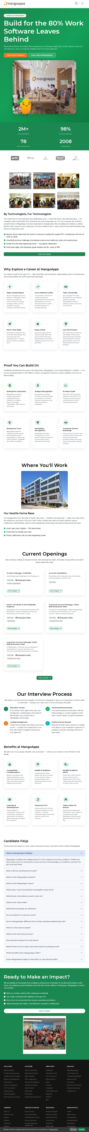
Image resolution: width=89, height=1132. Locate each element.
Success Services (30, 1120)
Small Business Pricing (32, 1117)
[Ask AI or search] (76, 3)
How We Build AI (72, 1120)
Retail (47, 1082)
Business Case (72, 1079)
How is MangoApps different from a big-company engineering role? (36, 921)
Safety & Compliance (10, 1085)
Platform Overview (31, 1070)
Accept (81, 1129)
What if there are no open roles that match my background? (32, 947)
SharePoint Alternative (74, 1085)
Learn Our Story (44, 254)
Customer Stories (51, 1117)
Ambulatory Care (51, 1073)
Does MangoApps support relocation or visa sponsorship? (32, 959)
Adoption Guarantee (73, 1088)
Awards (6, 1117)
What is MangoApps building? (19, 853)
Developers (29, 1094)
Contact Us (7, 1123)
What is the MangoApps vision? (20, 883)
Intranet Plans (71, 1091)
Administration (29, 1088)
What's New (50, 1126)
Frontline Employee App (11, 1073)
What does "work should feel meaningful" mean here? (30, 890)
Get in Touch (44, 1011)
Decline (73, 1129)
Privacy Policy (53, 1129)
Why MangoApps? (73, 1070)
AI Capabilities (71, 1117)
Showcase (49, 1123)
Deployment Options (31, 1073)
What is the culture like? (16, 902)
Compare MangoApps (74, 1076)
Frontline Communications (12, 1076)
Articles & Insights (52, 1111)
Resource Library (51, 1114)
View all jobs (43, 678)
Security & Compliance (32, 1082)
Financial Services (52, 1091)
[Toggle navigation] (82, 3)
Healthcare (49, 1070)
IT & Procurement (9, 1088)
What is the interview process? (19, 934)
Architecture (71, 1123)
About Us (7, 1111)
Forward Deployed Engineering (31, 1124)
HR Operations (8, 1091)
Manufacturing (50, 1079)
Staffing (48, 1097)
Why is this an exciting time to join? (21, 871)
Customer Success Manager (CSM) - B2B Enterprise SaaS (22, 643)
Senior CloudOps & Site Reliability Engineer (21, 606)
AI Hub (69, 1111)
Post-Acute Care (51, 1076)
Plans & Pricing (29, 1111)
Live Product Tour (72, 1073)
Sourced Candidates (58, 573)
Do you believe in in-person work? (21, 915)
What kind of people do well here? (21, 909)
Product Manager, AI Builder (19, 573)
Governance (71, 1126)
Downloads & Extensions (33, 1097)
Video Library (50, 1120)
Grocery (48, 1085)
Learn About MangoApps (42, 55)
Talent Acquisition (9, 1094)
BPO (47, 1100)
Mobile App (28, 1091)
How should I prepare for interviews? (22, 940)
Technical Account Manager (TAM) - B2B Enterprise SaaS (64, 606)
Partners (6, 1120)
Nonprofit (49, 1094)
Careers (6, 1126)
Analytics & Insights (31, 1085)
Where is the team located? (18, 928)
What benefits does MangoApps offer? (23, 953)
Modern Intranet (9, 1070)
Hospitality (49, 1088)
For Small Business (31, 1114)
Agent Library (71, 1114)
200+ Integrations (30, 1079)
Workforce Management (12, 1079)
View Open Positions (15, 55)
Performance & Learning (12, 1097)
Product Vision (8, 1114)
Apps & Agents (30, 1076)
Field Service (8, 1082)
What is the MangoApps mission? (21, 877)
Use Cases (70, 1082)
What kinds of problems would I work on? (24, 896)
